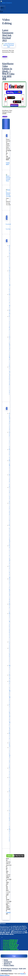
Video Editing (9, 819)
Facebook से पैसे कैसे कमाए (10, 942)
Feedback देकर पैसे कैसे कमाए (10, 945)
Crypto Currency (9, 513)
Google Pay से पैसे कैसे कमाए (10, 949)
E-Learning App (9, 534)
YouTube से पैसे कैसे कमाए (9, 943)
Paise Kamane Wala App (9, 718)
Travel (9, 772)
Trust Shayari (9, 800)
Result (9, 737)
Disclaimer (9, 301)
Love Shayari (9, 656)
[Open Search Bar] (1, 12)
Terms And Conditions (9, 380)
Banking (9, 454)
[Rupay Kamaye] (10, 3)
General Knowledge (9, 590)
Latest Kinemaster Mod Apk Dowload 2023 (7, 35)
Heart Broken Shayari (9, 627)
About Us (9, 250)
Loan (9, 644)
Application (9, 440)
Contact (8, 912)
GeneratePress (6, 970)
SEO (9, 744)
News (9, 677)
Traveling (9, 784)
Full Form (9, 571)
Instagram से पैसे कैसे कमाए (10, 946)
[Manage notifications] (24, 972)
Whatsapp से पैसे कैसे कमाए (10, 940)
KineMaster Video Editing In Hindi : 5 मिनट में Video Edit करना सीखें (8, 71)
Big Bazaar (9, 467)
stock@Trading (9, 757)
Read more (4, 56)
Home (9, 312)
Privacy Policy (9, 326)
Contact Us (9, 263)
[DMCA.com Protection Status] (15, 857)
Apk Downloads (9, 422)
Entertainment (9, 555)
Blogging (9, 480)
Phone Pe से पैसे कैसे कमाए (10, 948)
